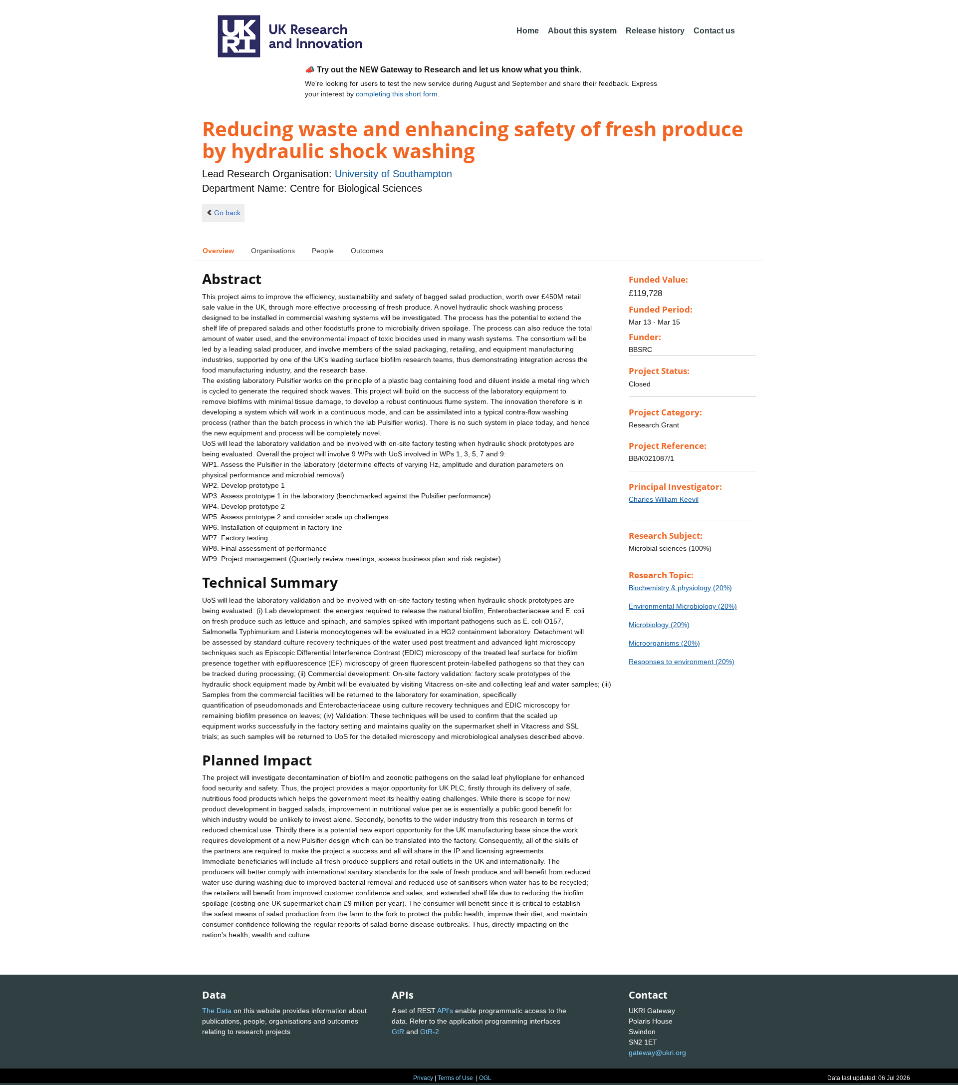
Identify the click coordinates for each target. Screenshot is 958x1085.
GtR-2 (429, 1032)
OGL (485, 1078)
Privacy (423, 1078)
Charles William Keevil (664, 499)
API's (445, 1011)
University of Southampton (393, 173)
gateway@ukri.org (657, 1053)
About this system (582, 30)
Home (527, 30)
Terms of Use (455, 1078)
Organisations (273, 251)
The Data (217, 1011)
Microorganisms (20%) (664, 643)
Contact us (714, 30)
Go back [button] (227, 213)
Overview (218, 251)
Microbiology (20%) (659, 625)
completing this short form (397, 94)
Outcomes (367, 251)
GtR (398, 1032)
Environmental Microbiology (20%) (683, 606)
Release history (655, 30)
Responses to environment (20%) (681, 662)
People (323, 251)
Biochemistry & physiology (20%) (680, 588)
